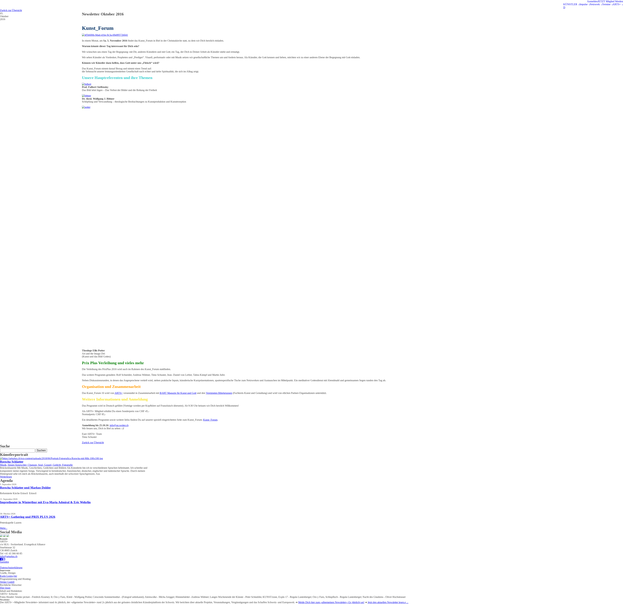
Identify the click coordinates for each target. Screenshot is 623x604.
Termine (606, 4)
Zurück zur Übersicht (11, 10)
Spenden (4, 562)
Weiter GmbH (7, 582)
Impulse (584, 4)
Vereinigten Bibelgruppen (219, 393)
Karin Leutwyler (8, 576)
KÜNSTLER (570, 4)
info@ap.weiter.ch (119, 425)
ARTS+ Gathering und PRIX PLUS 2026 (27, 517)
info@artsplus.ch (8, 556)
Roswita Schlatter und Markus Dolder (25, 487)
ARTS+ (617, 4)
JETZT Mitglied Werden (610, 1)
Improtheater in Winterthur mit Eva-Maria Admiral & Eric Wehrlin (45, 502)
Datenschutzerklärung (11, 567)
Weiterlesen (6, 476)
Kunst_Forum (210, 419)
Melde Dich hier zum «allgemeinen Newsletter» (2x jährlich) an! (331, 602)
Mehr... (3, 528)
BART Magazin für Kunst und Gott (178, 393)
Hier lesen (5, 587)
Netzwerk (595, 4)
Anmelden (592, 1)
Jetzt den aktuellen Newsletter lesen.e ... (388, 602)
